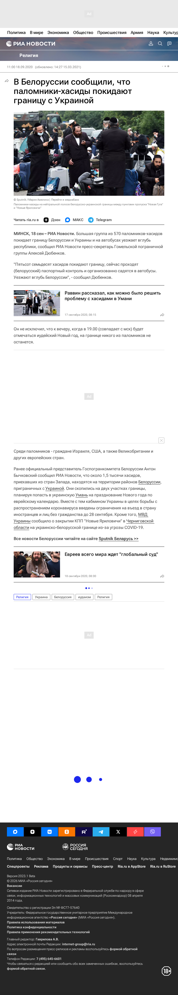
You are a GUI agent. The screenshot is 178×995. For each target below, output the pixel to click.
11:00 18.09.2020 (20, 67)
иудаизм (84, 597)
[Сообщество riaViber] (152, 831)
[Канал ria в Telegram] (101, 831)
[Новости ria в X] (118, 831)
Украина (41, 597)
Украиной (54, 488)
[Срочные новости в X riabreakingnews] (135, 831)
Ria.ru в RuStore (163, 866)
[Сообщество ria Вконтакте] (49, 831)
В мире (74, 859)
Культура (148, 859)
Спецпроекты (18, 866)
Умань (82, 494)
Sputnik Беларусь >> (119, 538)
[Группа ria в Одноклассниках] (66, 831)
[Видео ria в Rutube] (84, 831)
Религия (22, 597)
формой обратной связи (26, 968)
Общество (34, 859)
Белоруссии (149, 481)
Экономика (56, 859)
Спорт (118, 859)
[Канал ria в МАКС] (15, 831)
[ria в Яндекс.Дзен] (32, 831)
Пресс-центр (102, 866)
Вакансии (14, 886)
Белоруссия (63, 597)
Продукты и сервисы (70, 866)
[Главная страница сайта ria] (30, 43)
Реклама (41, 866)
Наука (132, 859)
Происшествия (96, 859)
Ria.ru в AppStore (132, 866)
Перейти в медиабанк (65, 199)
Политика (14, 859)
